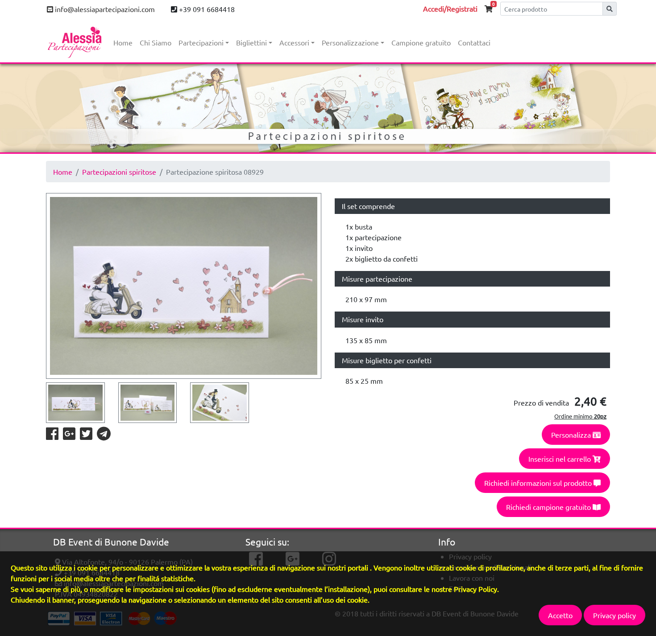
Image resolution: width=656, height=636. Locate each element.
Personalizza (572, 434)
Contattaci (474, 42)
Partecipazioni (201, 42)
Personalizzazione (350, 42)
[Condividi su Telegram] (103, 435)
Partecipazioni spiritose (119, 171)
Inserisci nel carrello (560, 458)
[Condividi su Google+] (69, 435)
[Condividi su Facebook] (52, 435)
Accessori (294, 42)
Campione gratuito (421, 42)
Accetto (560, 615)
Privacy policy (614, 615)
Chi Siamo (155, 42)
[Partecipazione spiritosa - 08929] (183, 286)
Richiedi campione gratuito (549, 506)
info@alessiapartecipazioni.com (104, 8)
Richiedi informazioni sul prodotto (539, 482)
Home (123, 42)
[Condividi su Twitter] (86, 435)
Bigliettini (251, 42)
